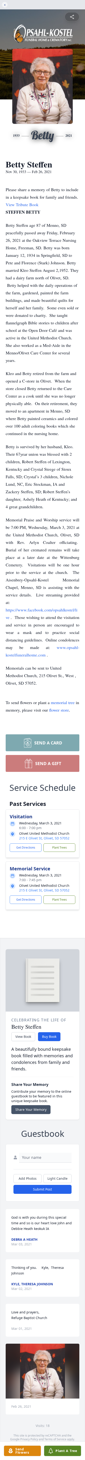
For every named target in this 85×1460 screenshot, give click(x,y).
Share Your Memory (31, 1109)
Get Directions (25, 847)
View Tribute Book (22, 204)
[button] (42, 1371)
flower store (59, 710)
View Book (23, 1036)
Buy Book (49, 1036)
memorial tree (63, 702)
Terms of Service (55, 1439)
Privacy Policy (29, 1439)
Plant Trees (59, 847)
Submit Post (42, 1189)
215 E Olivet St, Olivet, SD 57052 (44, 838)
